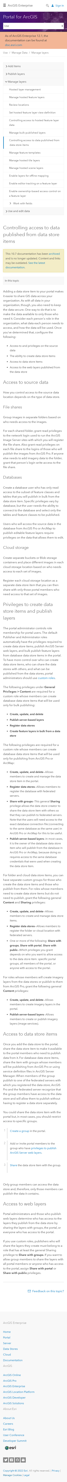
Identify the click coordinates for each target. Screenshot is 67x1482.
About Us (9, 1418)
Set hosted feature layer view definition (32, 112)
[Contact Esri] (23, 1460)
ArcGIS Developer (14, 1397)
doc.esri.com (13, 45)
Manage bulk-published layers (27, 132)
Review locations (19, 104)
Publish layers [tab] (16, 74)
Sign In (59, 5)
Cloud (7, 1354)
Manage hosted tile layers (24, 160)
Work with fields (22, 203)
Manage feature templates (25, 152)
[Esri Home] (10, 1448)
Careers (8, 1423)
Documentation (13, 1360)
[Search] (48, 5)
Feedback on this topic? (48, 1291)
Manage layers (40, 52)
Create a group (19, 1131)
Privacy (55, 1470)
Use (5, 52)
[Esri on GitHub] (17, 1460)
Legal (27, 1475)
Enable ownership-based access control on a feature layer (35, 193)
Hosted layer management (25, 89)
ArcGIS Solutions (13, 1403)
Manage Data (19, 52)
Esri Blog (8, 1429)
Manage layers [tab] (17, 81)
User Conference (13, 1435)
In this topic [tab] (12, 280)
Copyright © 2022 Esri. (15, 1470)
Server (7, 1343)
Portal (6, 1337)
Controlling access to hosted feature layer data (34, 122)
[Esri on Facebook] (11, 1460)
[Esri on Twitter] (5, 1460)
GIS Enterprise (20, 5)
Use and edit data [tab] (19, 211)
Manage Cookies (12, 1475)
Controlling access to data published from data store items (34, 142)
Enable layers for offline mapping (28, 175)
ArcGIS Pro (9, 1380)
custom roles (46, 678)
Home (7, 1331)
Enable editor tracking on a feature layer (33, 183)
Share (13, 1165)
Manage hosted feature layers (26, 97)
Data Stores (10, 1349)
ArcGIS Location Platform (19, 1392)
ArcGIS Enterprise (14, 1386)
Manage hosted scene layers (26, 168)
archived (54, 253)
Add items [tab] (14, 66)
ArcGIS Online (12, 1375)
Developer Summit (14, 1440)
